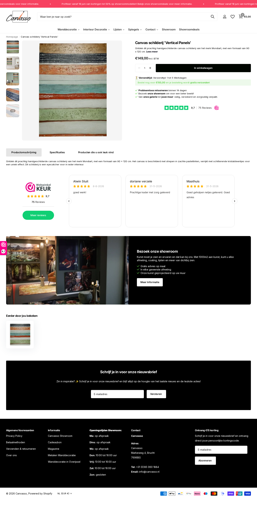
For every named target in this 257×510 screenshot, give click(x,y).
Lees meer (152, 51)
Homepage (12, 36)
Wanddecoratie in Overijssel (64, 461)
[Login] (224, 17)
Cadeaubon (55, 442)
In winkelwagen (203, 67)
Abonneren (205, 460)
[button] (150, 68)
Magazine (53, 448)
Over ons (11, 455)
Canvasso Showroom (60, 435)
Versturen (156, 393)
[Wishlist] (232, 17)
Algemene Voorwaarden (20, 430)
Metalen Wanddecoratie (62, 455)
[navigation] (12, 47)
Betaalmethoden (15, 442)
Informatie (54, 430)
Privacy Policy (14, 435)
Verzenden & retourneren (21, 448)
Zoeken (212, 16)
